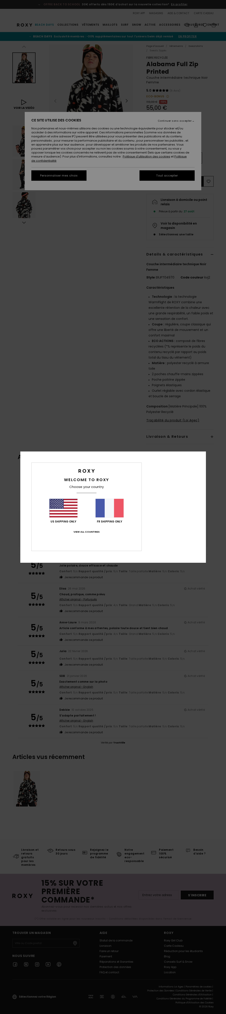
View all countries (86, 532)
